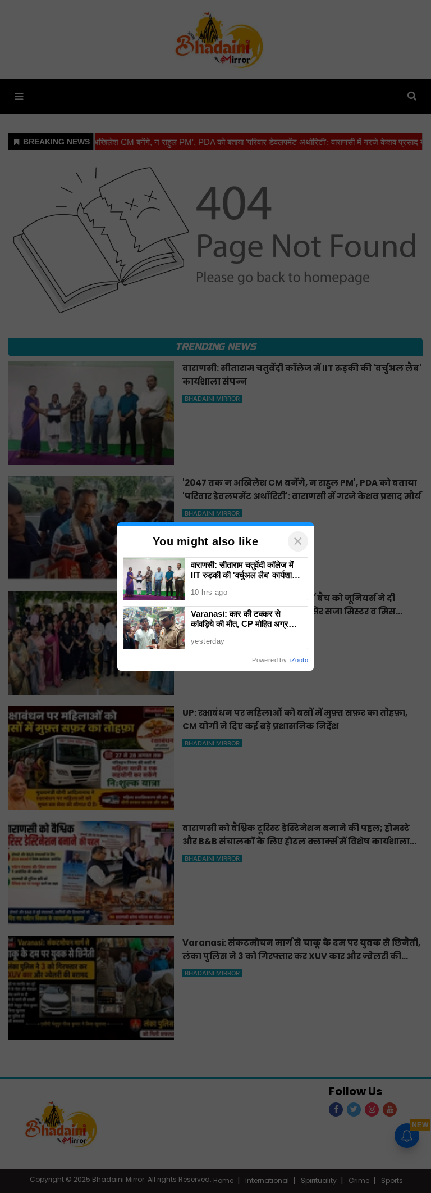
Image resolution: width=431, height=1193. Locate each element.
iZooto (299, 660)
